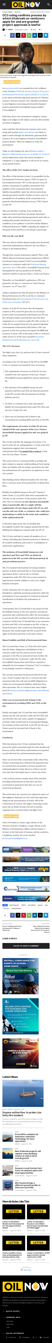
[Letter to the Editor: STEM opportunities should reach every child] (38, 1243)
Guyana (40, 905)
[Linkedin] (34, 35)
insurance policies (17, 690)
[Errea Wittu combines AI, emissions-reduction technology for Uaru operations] (7, 1136)
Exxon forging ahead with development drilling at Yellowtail (12, 928)
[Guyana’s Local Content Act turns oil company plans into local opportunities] (7, 1170)
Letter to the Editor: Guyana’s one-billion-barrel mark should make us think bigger (37, 1225)
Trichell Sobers (19, 1176)
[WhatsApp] (29, 35)
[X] (18, 35)
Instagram (26, 1337)
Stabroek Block (16, 908)
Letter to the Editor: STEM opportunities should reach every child (38, 1255)
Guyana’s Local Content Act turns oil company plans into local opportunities (28, 1170)
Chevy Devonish (14, 905)
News (4, 1109)
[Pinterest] (23, 35)
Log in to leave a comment (26, 946)
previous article (12, 88)
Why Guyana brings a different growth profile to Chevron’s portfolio (27, 1185)
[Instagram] (19, 1337)
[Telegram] (45, 35)
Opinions (17, 12)
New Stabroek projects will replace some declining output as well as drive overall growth (28, 1154)
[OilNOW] (4, 29)
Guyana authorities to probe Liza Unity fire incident (21, 1114)
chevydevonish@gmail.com (16, 838)
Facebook (12, 1337)
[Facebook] (12, 35)
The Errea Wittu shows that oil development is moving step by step (12, 1255)
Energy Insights (7, 12)
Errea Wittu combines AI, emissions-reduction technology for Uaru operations (26, 1138)
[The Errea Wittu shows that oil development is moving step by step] (13, 1243)
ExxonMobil (31, 905)
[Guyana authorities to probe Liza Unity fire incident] (23, 1093)
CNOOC (23, 905)
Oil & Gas (6, 908)
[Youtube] (40, 1337)
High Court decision (27, 132)
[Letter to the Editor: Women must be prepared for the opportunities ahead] (13, 1211)
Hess (46, 905)
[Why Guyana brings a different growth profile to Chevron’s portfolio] (7, 1185)
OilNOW (10, 29)
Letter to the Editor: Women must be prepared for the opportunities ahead (13, 1225)
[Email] (40, 35)
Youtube (46, 1337)
